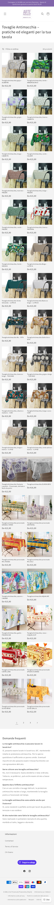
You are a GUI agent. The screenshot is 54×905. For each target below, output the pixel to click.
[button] (5, 14)
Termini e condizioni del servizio (37, 896)
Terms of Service (11, 846)
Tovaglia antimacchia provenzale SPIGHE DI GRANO (38, 671)
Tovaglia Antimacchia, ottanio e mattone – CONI (12, 412)
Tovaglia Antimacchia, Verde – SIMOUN (12, 265)
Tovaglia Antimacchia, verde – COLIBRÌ (37, 155)
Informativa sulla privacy (16, 896)
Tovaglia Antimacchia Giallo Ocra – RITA (39, 338)
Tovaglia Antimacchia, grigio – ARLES (12, 118)
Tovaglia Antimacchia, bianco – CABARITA (37, 118)
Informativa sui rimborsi (42, 892)
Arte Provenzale (13, 892)
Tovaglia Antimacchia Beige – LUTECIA (37, 265)
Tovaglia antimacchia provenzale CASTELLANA (13, 671)
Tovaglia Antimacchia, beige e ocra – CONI (39, 412)
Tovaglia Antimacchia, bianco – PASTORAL (37, 228)
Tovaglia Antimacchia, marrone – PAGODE (13, 192)
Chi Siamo (9, 852)
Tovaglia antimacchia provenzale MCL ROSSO (13, 561)
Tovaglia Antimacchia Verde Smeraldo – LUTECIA (11, 302)
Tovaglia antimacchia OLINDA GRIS (39, 484)
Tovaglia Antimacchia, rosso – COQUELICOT (37, 634)
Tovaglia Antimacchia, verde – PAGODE (12, 228)
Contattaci (9, 841)
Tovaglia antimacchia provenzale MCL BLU (38, 561)
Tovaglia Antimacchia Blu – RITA (13, 337)
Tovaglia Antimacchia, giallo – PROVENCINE (12, 634)
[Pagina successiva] (37, 723)
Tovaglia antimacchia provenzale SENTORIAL (38, 524)
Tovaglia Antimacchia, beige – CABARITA (12, 155)
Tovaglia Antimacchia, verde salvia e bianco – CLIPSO (39, 448)
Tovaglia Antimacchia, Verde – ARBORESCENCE (37, 81)
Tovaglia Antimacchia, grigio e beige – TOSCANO (39, 375)
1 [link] (16, 722)
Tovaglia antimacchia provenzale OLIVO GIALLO (38, 707)
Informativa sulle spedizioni (17, 899)
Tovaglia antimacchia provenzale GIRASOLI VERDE (13, 524)
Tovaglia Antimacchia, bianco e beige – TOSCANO (12, 375)
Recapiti (31, 899)
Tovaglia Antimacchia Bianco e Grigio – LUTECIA (37, 302)
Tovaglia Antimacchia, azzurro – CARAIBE (12, 597)
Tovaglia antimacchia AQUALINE (38, 596)
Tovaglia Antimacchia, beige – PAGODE (37, 192)
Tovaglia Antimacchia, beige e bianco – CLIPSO (12, 448)
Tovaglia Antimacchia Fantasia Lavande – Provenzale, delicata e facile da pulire (13, 486)
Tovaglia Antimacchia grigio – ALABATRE (12, 81)
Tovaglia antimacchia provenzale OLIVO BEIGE (13, 707)
